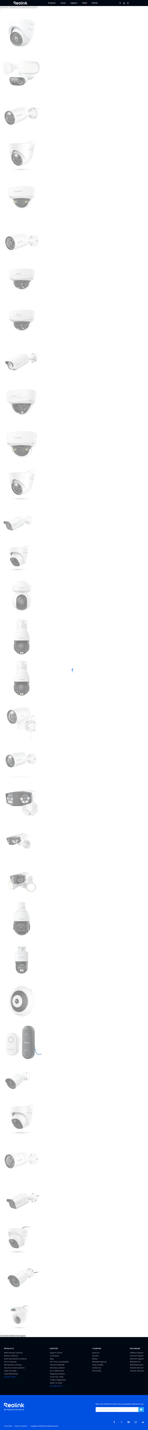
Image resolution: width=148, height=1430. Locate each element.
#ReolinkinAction (136, 1365)
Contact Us (96, 1368)
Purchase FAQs (56, 1386)
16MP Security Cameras (13, 1353)
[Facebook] (114, 1422)
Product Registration (58, 1380)
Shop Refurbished (11, 1374)
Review (95, 1359)
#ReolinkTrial (135, 1362)
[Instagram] (136, 1422)
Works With (96, 1371)
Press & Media (97, 1365)
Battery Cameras (11, 1356)
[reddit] (143, 1422)
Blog (51, 1359)
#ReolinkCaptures (99, 1362)
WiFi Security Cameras (13, 1365)
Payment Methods (57, 1365)
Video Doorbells (10, 1371)
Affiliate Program (136, 1353)
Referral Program (137, 1359)
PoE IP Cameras (10, 1362)
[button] (52, 3)
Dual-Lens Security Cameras (15, 1359)
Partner (95, 3)
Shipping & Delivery (57, 1374)
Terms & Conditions (20, 1426)
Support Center (56, 1353)
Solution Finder (10, 1377)
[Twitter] (121, 1422)
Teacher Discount (137, 1371)
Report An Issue (56, 1383)
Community (54, 1356)
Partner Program (136, 1356)
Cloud (63, 3)
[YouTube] (128, 1422)
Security (95, 1356)
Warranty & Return (57, 1368)
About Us (95, 1353)
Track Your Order (57, 1377)
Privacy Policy (8, 1426)
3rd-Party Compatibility (59, 1362)
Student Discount (136, 1368)
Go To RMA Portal (57, 1371)
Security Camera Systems (14, 1368)
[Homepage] (14, 1405)
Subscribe (141, 1409)
